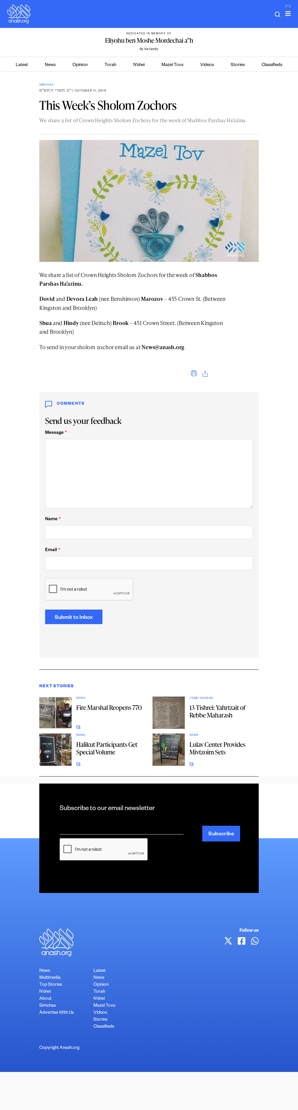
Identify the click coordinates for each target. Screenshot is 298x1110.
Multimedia (50, 978)
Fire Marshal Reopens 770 (109, 707)
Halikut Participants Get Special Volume (106, 748)
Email (52, 550)
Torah (110, 65)
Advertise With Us (56, 1012)
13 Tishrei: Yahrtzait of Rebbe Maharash (217, 711)
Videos (207, 65)
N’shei (139, 65)
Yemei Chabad (201, 698)
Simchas (46, 85)
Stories (238, 65)
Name (53, 519)
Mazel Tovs (172, 65)
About (45, 999)
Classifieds (272, 65)
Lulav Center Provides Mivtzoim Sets (217, 748)
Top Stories (50, 985)
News (50, 65)
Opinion (80, 65)
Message (56, 433)
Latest (22, 65)
